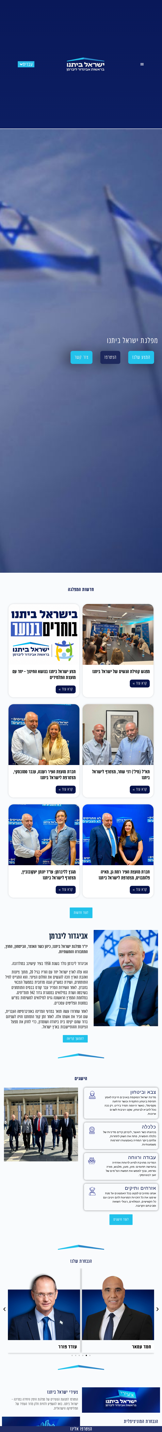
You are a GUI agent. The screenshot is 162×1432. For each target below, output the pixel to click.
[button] (142, 64)
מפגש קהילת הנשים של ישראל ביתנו (121, 671)
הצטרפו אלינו (81, 1429)
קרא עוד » (140, 683)
